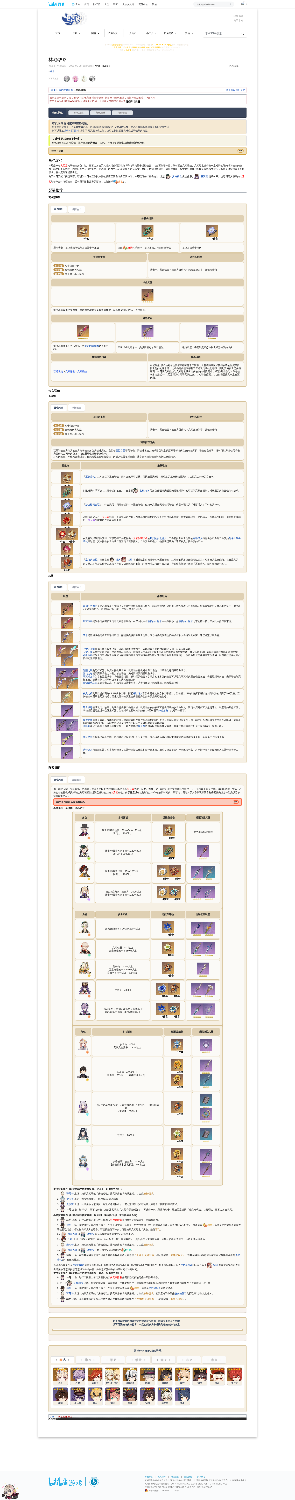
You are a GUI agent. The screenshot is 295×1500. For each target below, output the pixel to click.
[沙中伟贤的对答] (209, 988)
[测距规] (62, 724)
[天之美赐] (177, 1044)
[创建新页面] (133, 101)
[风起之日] (175, 891)
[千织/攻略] (85, 871)
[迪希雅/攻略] (165, 1376)
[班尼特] (62, 1193)
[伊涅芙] (62, 1198)
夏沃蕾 (204, 176)
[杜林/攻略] (85, 1008)
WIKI (115, 4)
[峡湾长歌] (206, 1154)
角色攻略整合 (65, 1417)
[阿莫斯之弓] (62, 682)
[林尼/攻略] (85, 830)
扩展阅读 (169, 33)
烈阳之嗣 (88, 670)
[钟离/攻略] (83, 1072)
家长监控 (188, 1477)
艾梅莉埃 (177, 176)
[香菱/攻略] (182, 1396)
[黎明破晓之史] (72, 682)
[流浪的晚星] (206, 1114)
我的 (154, 4)
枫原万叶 (72, 1233)
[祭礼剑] (209, 948)
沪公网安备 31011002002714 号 (163, 1490)
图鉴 (94, 33)
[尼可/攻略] (83, 1044)
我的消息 (238, 16)
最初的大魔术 (92, 345)
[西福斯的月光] (197, 948)
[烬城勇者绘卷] (168, 968)
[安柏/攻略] (147, 1396)
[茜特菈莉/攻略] (83, 1106)
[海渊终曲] (209, 1009)
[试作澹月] (67, 752)
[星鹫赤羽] (83, 330)
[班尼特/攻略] (85, 927)
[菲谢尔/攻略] (85, 891)
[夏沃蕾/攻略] (85, 988)
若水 (85, 635)
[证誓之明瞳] (206, 1044)
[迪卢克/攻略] (234, 1376)
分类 (52, 1417)
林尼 (52, 71)
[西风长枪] (197, 988)
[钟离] (111, 559)
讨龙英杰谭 (186, 1265)
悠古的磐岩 (79, 1265)
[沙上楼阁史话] (212, 231)
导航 (75, 33)
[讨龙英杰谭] (206, 1099)
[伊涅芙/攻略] (83, 1161)
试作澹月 (88, 749)
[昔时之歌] (162, 988)
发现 (106, 4)
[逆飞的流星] (67, 562)
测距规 (86, 726)
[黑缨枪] (206, 1079)
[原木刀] (209, 927)
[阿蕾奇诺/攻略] (130, 1376)
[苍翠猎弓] (67, 738)
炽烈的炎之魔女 (158, 538)
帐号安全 (162, 1477)
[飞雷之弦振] (62, 650)
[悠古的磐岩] (177, 1064)
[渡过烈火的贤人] (67, 520)
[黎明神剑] (209, 871)
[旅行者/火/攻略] (112, 1376)
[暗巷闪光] (197, 892)
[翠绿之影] (168, 947)
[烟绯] (123, 559)
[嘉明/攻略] (60, 1396)
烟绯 (130, 559)
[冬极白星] (67, 659)
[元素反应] (115, 181)
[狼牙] (197, 871)
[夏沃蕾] (196, 176)
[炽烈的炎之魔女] (62, 534)
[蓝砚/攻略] (83, 1133)
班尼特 (70, 1193)
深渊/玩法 (112, 33)
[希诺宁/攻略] (85, 967)
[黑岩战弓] (67, 710)
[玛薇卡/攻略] (95, 1376)
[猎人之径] (67, 696)
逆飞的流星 (91, 559)
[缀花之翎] (72, 673)
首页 (86, 4)
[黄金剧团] (163, 871)
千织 (70, 1239)
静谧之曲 (163, 710)
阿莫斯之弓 (89, 676)
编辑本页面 (70, 130)
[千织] (63, 1239)
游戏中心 (149, 1477)
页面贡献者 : (54, 78)
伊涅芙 (70, 1198)
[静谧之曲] (212, 330)
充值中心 (143, 4)
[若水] (67, 636)
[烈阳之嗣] (147, 330)
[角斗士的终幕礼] (67, 548)
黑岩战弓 (88, 707)
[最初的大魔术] (147, 295)
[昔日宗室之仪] (168, 927)
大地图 (132, 33)
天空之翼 (88, 652)
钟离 (118, 559)
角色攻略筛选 (66, 90)
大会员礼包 (128, 4)
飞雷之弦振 (89, 649)
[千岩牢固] (177, 1079)
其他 (188, 33)
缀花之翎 (88, 673)
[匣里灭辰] (206, 1169)
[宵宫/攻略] (182, 1376)
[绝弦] (209, 892)
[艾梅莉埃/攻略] (85, 850)
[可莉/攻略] (217, 1376)
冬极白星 (88, 655)
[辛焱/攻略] (130, 1396)
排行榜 (96, 4)
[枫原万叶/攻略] (85, 947)
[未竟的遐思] (147, 231)
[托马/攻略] (95, 1396)
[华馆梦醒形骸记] (175, 871)
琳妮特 (90, 1233)
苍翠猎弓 (88, 737)
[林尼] (62, 1209)
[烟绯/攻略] (112, 1396)
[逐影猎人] (83, 231)
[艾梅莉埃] (168, 176)
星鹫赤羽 (120, 450)
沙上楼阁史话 (92, 504)
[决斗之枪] (203, 851)
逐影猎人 (90, 476)
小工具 (150, 33)
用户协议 (201, 1477)
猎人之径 (88, 693)
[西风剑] (203, 968)
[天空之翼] (72, 650)
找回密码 (175, 1477)
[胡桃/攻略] (200, 1376)
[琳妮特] (83, 1233)
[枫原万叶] (63, 1233)
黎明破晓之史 (90, 682)
